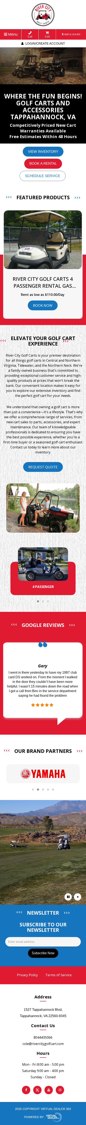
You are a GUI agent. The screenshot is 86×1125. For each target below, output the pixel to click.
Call (30, 36)
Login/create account (45, 43)
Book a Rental (43, 164)
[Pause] (68, 897)
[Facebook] (26, 1090)
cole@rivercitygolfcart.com (43, 1043)
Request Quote (43, 467)
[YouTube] (48, 1090)
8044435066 (43, 1037)
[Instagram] (60, 1090)
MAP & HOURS (72, 34)
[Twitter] (37, 1090)
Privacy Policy (27, 975)
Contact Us (43, 1025)
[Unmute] (77, 897)
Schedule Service (42, 176)
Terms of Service (58, 975)
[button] (37, 601)
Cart (47, 36)
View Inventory (43, 152)
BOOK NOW (42, 305)
